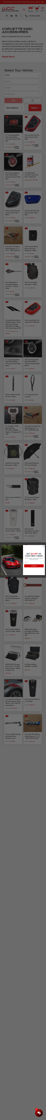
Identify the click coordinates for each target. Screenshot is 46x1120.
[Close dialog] (43, 546)
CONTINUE (34, 565)
